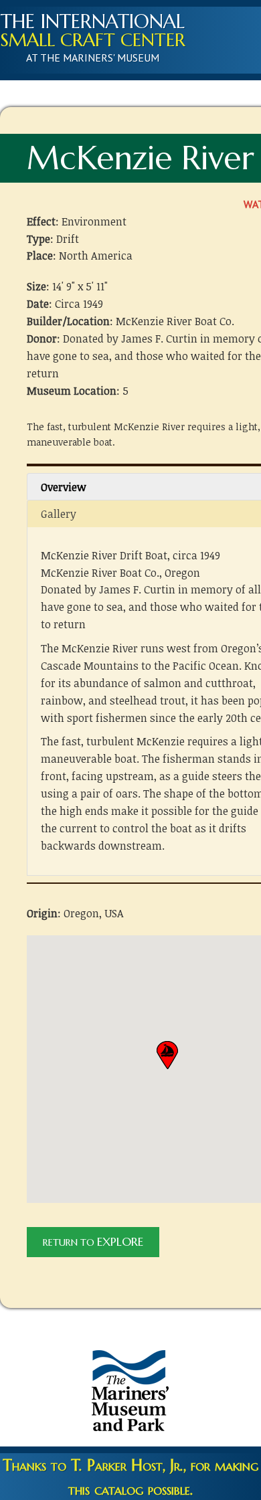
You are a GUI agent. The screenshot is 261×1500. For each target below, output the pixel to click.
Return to (93, 1241)
